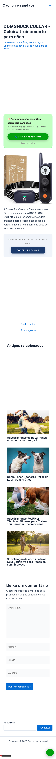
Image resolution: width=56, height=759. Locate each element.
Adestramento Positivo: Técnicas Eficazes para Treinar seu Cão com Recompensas (27, 521)
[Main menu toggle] (50, 5)
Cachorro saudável (19, 5)
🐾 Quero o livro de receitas (28, 137)
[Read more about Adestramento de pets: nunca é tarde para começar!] (28, 422)
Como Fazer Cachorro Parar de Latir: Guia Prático (27, 478)
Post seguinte (28, 330)
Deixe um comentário (15, 42)
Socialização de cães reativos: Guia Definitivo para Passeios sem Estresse (27, 561)
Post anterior (28, 324)
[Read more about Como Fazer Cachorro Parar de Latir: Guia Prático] (28, 460)
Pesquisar (45, 727)
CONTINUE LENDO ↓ (28, 250)
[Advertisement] (28, 81)
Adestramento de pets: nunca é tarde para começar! (27, 439)
